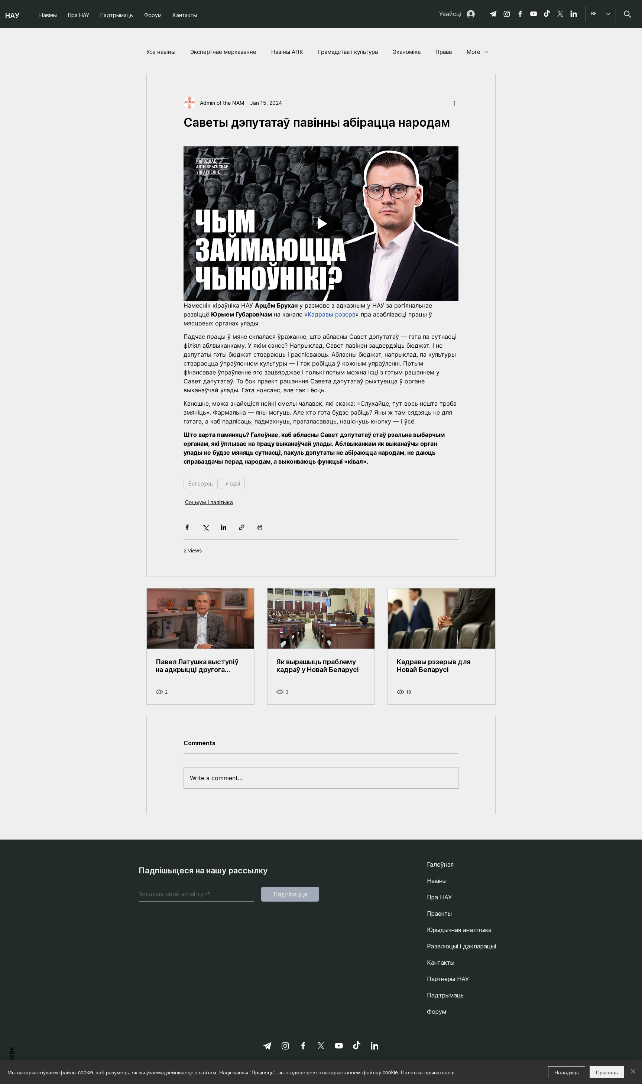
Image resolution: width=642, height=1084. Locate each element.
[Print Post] (259, 527)
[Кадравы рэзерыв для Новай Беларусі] (441, 618)
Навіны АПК (287, 51)
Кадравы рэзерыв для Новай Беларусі (433, 666)
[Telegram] (493, 14)
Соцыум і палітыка (209, 502)
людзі (233, 483)
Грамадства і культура (348, 51)
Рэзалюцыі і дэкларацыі (461, 946)
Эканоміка (407, 51)
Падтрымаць (445, 995)
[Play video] (321, 223)
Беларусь (200, 483)
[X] (560, 14)
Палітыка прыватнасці (427, 1072)
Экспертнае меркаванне (223, 51)
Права (443, 51)
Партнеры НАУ (448, 979)
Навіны (437, 881)
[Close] (633, 1072)
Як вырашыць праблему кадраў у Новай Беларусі (317, 666)
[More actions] (454, 102)
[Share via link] (241, 527)
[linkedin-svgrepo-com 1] (574, 14)
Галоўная (440, 864)
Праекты (439, 913)
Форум (436, 1011)
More (473, 51)
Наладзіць (566, 1072)
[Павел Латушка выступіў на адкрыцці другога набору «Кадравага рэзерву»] (200, 618)
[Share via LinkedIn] (223, 527)
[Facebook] (520, 14)
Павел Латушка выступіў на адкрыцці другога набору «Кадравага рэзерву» (197, 666)
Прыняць (607, 1072)
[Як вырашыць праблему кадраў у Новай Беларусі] (321, 618)
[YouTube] (533, 14)
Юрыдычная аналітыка (459, 930)
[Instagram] (507, 14)
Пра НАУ (439, 897)
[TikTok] (547, 14)
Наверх (11, 1058)
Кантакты (440, 962)
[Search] (627, 14)
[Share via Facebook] (187, 527)
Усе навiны (160, 51)
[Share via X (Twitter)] (205, 527)
